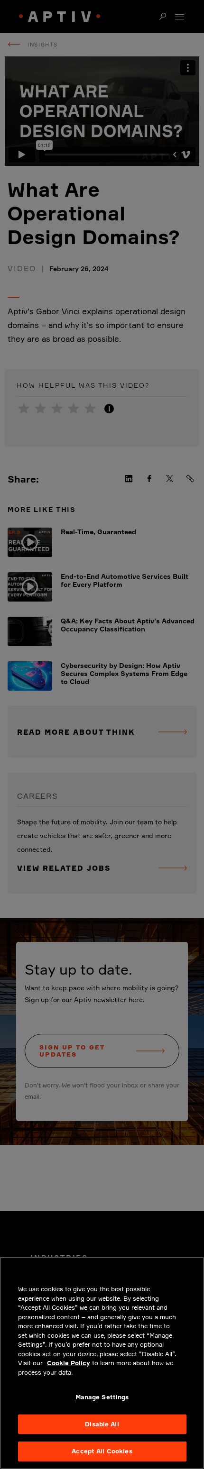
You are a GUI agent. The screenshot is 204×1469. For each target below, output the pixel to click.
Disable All (102, 1424)
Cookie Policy (68, 1363)
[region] (102, 1363)
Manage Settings (102, 1397)
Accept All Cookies (102, 1451)
